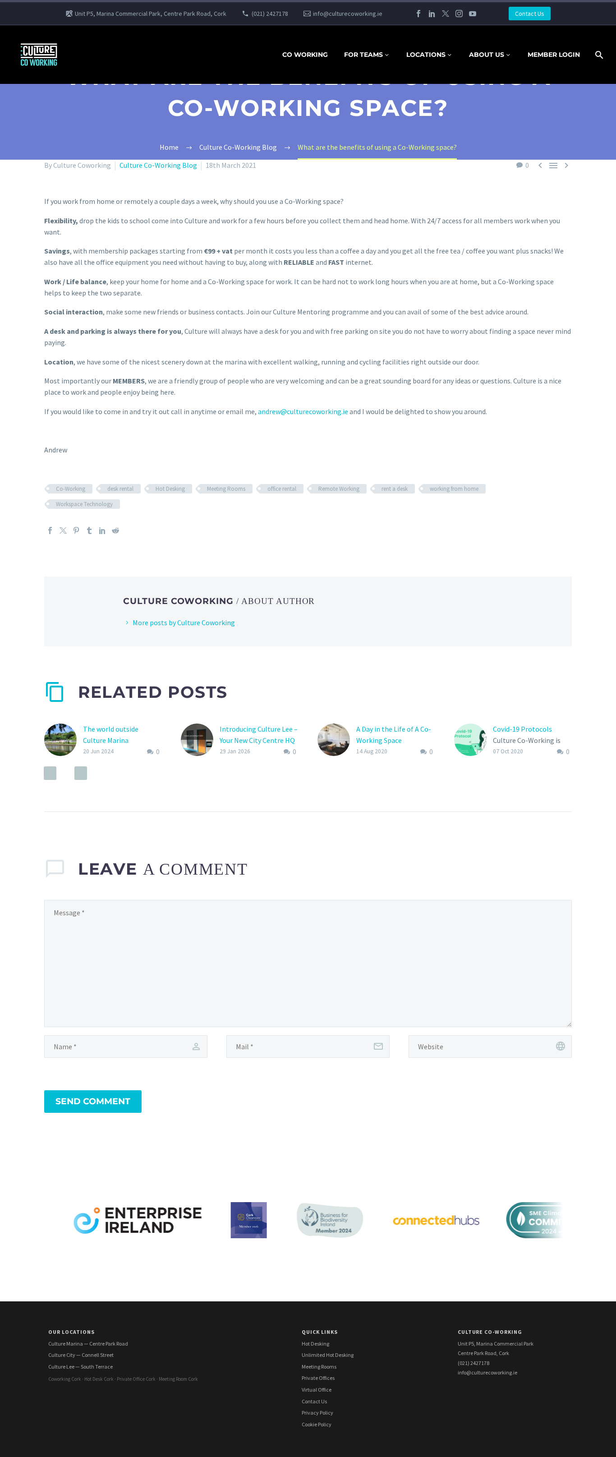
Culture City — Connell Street (81, 1354)
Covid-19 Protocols (522, 728)
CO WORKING (305, 55)
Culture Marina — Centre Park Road (88, 1343)
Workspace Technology (84, 504)
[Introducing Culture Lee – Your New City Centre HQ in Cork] (200, 740)
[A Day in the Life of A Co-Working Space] (336, 740)
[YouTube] (472, 13)
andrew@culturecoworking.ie (303, 411)
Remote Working (338, 489)
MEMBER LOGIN (554, 55)
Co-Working (70, 489)
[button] (50, 773)
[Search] (598, 54)
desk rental (120, 489)
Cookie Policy (316, 1424)
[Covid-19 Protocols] (473, 740)
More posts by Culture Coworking (184, 622)
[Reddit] (115, 530)
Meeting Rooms (226, 489)
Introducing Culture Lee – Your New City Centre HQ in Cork (259, 740)
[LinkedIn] (432, 13)
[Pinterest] (76, 530)
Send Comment (92, 1101)
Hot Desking (170, 489)
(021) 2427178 (270, 13)
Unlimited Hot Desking (328, 1354)
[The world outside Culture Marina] (63, 740)
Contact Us (529, 13)
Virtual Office (316, 1389)
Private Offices (318, 1377)
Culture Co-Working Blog (158, 165)
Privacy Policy (317, 1412)
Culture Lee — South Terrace (80, 1366)
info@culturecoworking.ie (347, 13)
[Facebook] (418, 13)
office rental (281, 489)
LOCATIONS (426, 55)
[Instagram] (459, 13)
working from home (454, 489)
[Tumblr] (89, 530)
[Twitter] (445, 13)
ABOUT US (486, 55)
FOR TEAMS (363, 55)
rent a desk (395, 489)
